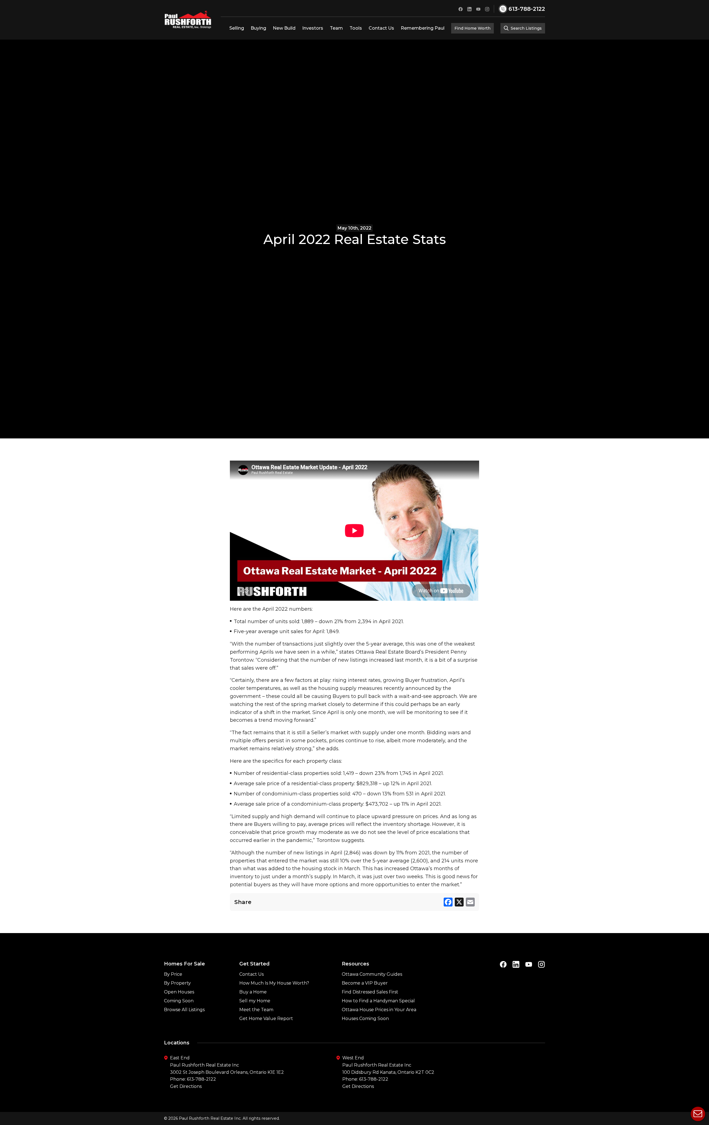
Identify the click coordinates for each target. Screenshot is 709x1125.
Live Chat (698, 1114)
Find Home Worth (472, 28)
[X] (459, 902)
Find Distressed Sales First (370, 992)
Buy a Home (253, 992)
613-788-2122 (201, 1079)
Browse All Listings (184, 1009)
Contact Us (381, 28)
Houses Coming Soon (365, 1018)
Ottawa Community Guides (372, 974)
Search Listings (526, 28)
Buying (258, 28)
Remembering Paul (423, 28)
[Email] (470, 902)
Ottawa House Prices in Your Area (379, 1009)
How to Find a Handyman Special (378, 1000)
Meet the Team (256, 1009)
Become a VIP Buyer (365, 983)
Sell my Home (254, 1000)
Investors (312, 28)
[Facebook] (448, 902)
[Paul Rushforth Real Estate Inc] (188, 20)
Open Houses (179, 992)
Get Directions (186, 1086)
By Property (177, 983)
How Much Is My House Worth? (274, 983)
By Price (173, 974)
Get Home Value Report (266, 1018)
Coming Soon (179, 1000)
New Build (284, 28)
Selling (236, 28)
